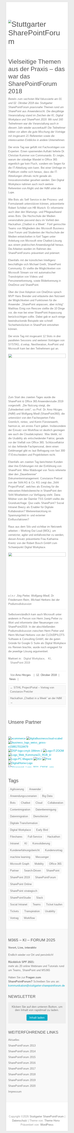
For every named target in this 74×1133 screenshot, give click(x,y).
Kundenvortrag (53, 850)
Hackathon (53, 836)
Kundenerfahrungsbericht (25, 850)
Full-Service (35, 836)
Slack (39, 897)
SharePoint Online (21, 884)
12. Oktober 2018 (46, 675)
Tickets (14, 911)
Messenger (42, 857)
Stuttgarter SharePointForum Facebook (28, 1109)
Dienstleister (40, 816)
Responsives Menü (63, 11)
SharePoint (52, 870)
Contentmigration (20, 809)
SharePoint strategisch (23, 890)
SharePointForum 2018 (22, 1074)
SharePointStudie (20, 897)
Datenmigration (19, 816)
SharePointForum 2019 (22, 1080)
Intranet (14, 843)
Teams (37, 904)
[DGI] (38, 759)
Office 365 (55, 863)
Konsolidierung (41, 843)
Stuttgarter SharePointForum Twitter (34, 1109)
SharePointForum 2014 (22, 1051)
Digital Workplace (34, 658)
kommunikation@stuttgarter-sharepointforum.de (36, 985)
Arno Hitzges (23, 675)
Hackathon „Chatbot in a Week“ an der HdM (36, 700)
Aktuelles (13, 1039)
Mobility (39, 863)
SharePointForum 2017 (22, 1068)
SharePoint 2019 (20, 662)
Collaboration (55, 802)
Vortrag (14, 918)
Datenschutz (19, 1120)
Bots (13, 802)
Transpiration (32, 911)
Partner (14, 870)
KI (49, 658)
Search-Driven (32, 870)
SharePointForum (45, 877)
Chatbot (25, 802)
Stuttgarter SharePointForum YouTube (40, 1109)
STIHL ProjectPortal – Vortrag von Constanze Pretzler (32, 689)
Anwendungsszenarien (23, 796)
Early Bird (42, 829)
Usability (50, 911)
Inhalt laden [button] (37, 1017)
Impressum (15, 1091)
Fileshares (16, 836)
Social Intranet (18, 904)
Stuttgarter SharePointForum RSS (46, 1109)
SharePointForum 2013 (22, 1045)
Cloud (39, 802)
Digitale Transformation (24, 823)
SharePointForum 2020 (22, 1085)
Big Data (47, 796)
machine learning (20, 857)
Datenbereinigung (46, 809)
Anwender (35, 789)
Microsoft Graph (19, 863)
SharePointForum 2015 (22, 1057)
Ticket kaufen (54, 904)
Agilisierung (17, 789)
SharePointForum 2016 (22, 1062)
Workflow (29, 918)
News (12, 679)
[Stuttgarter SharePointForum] (37, 33)
